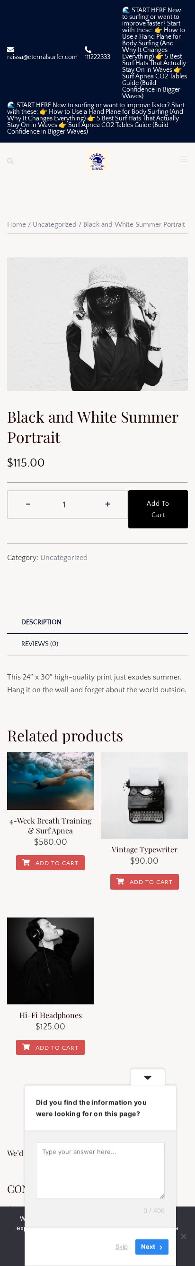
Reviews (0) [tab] (39, 644)
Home (16, 225)
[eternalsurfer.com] (97, 160)
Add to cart (158, 509)
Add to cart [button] (56, 863)
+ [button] (107, 504)
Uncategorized (55, 225)
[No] (183, 1236)
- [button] (28, 504)
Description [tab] (41, 622)
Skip (121, 1246)
